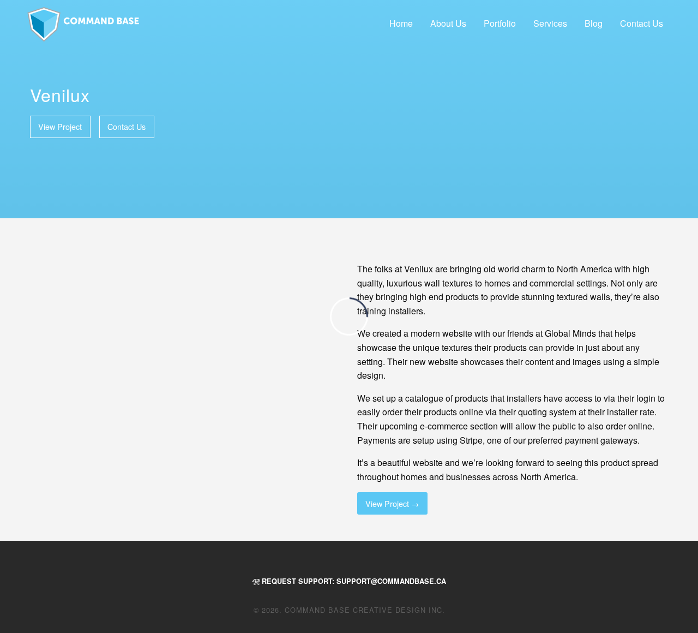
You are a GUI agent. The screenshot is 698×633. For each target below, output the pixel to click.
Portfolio (500, 23)
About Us (448, 23)
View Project (60, 126)
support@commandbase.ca (391, 581)
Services (550, 23)
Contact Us (641, 23)
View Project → (392, 503)
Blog (594, 23)
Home (401, 23)
